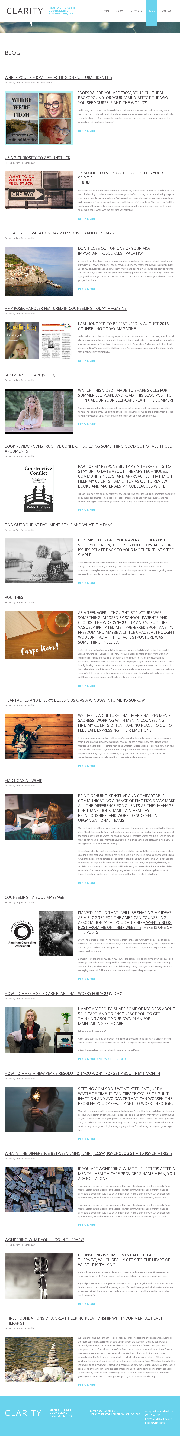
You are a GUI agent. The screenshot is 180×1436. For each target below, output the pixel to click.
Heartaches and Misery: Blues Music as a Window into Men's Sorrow (75, 700)
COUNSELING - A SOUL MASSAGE (34, 897)
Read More (87, 130)
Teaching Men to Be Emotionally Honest (123, 745)
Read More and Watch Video (102, 1059)
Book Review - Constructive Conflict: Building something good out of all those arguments (88, 448)
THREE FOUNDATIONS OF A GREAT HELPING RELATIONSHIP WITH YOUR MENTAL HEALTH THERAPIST (85, 1320)
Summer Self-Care (23, 374)
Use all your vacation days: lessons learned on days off (63, 232)
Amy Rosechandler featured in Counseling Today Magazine (66, 308)
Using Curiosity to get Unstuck (37, 157)
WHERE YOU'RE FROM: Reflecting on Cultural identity (58, 77)
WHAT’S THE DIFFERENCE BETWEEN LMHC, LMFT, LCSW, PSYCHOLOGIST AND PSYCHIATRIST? (88, 1153)
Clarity (24, 10)
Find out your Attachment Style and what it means (58, 524)
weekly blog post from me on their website (125, 925)
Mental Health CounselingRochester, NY (61, 10)
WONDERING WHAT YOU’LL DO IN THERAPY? (44, 1239)
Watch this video (95, 390)
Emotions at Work (23, 780)
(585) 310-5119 (152, 1415)
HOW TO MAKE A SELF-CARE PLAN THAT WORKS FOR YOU (56, 993)
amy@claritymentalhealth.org (160, 1411)
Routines (14, 597)
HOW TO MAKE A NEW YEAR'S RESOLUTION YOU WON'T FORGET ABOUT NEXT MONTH (82, 1073)
